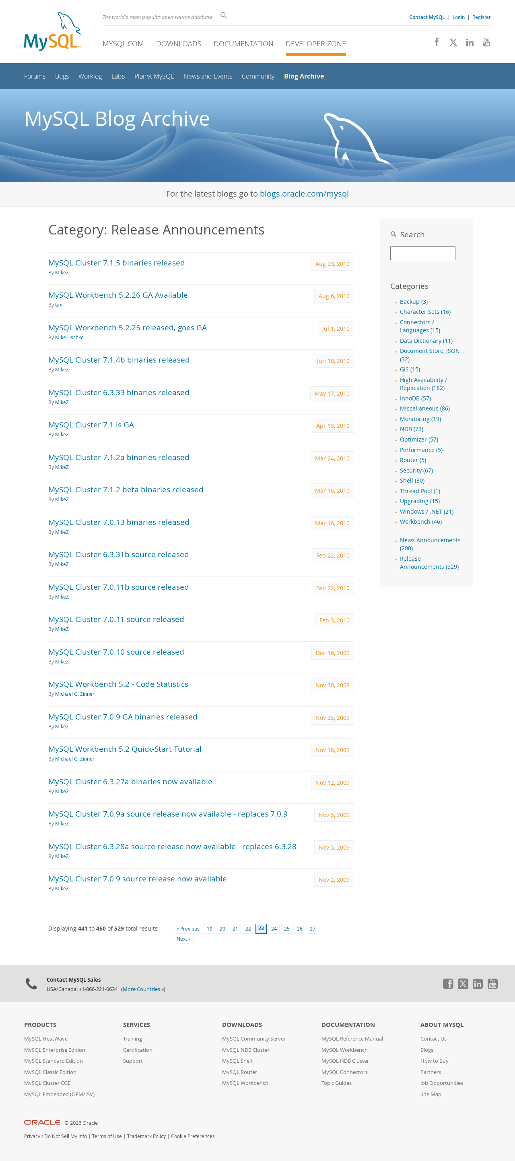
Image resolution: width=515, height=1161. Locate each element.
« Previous (188, 929)
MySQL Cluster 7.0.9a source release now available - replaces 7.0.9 (168, 814)
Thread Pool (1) (420, 491)
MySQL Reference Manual (352, 1038)
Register (481, 17)
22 (248, 929)
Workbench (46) (421, 521)
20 (222, 929)
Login (459, 17)
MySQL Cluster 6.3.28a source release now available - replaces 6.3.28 (172, 846)
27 (312, 929)
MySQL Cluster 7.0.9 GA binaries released (123, 716)
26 (300, 929)
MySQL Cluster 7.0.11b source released (118, 587)
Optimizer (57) (419, 439)
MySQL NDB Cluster (246, 1050)
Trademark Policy (146, 1136)
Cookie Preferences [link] (193, 1136)
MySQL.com (123, 43)
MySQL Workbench (245, 1083)
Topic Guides (336, 1083)
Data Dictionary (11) (426, 340)
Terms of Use (107, 1136)
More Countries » (143, 989)
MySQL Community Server (254, 1038)
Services (136, 1024)
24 (274, 929)
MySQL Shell (237, 1060)
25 (287, 929)
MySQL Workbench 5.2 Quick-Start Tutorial (125, 749)
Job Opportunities (441, 1083)
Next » (184, 939)
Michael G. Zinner (75, 693)
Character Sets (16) (425, 311)
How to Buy (434, 1060)
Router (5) (413, 460)
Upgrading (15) (420, 501)
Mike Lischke (69, 337)
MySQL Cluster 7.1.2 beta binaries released (126, 489)
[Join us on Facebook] (433, 44)
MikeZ (62, 272)
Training (132, 1038)
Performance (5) (421, 450)
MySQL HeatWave (46, 1038)
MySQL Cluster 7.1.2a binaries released (119, 457)
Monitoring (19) (420, 419)
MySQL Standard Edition (53, 1060)
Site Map (430, 1094)
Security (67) (416, 470)
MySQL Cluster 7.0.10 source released (116, 652)
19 (209, 929)
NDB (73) (411, 429)
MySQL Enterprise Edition (54, 1050)
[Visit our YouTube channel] (483, 44)
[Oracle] (42, 1123)
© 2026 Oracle (81, 1123)
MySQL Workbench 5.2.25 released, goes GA (127, 327)
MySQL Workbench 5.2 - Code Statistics (118, 684)
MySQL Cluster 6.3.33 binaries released (119, 392)
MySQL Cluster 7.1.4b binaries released (119, 360)
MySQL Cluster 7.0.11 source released (116, 619)
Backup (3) (414, 301)
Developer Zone (316, 43)
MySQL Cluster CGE (47, 1083)
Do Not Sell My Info (65, 1136)
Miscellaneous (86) (425, 408)
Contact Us (433, 1038)
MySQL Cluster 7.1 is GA (91, 424)
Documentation (244, 43)
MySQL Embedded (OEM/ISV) (59, 1094)
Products (40, 1024)
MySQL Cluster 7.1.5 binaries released (116, 262)
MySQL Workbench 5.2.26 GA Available (118, 295)
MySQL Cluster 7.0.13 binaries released (119, 522)
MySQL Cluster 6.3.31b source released (118, 554)
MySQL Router (239, 1072)
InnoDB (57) (415, 398)
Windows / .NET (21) (426, 511)
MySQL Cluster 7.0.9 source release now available (137, 878)
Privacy (32, 1136)
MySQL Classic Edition (50, 1072)
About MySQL (442, 1024)
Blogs (426, 1050)
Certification (137, 1050)
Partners (430, 1072)
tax (58, 304)
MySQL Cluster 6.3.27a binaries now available (130, 781)
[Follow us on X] (450, 44)
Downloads (179, 43)
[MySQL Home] (52, 32)
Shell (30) (412, 480)
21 (235, 929)
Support (133, 1060)
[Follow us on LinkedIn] (466, 44)
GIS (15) (410, 369)
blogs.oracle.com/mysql (304, 193)
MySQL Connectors (344, 1072)
